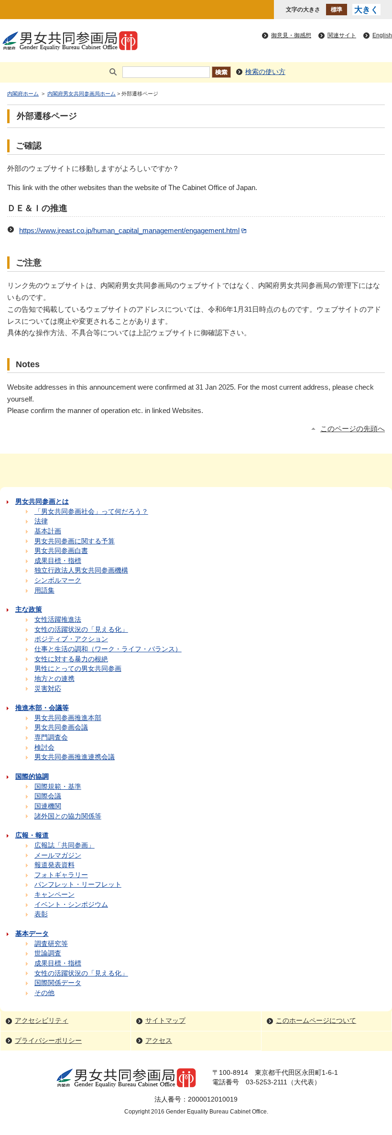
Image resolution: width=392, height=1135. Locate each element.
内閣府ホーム (23, 93)
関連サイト (341, 35)
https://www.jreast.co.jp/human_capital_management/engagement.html (129, 230)
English (382, 35)
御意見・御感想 (291, 35)
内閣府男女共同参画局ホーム (81, 93)
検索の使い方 (265, 71)
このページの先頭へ (352, 429)
